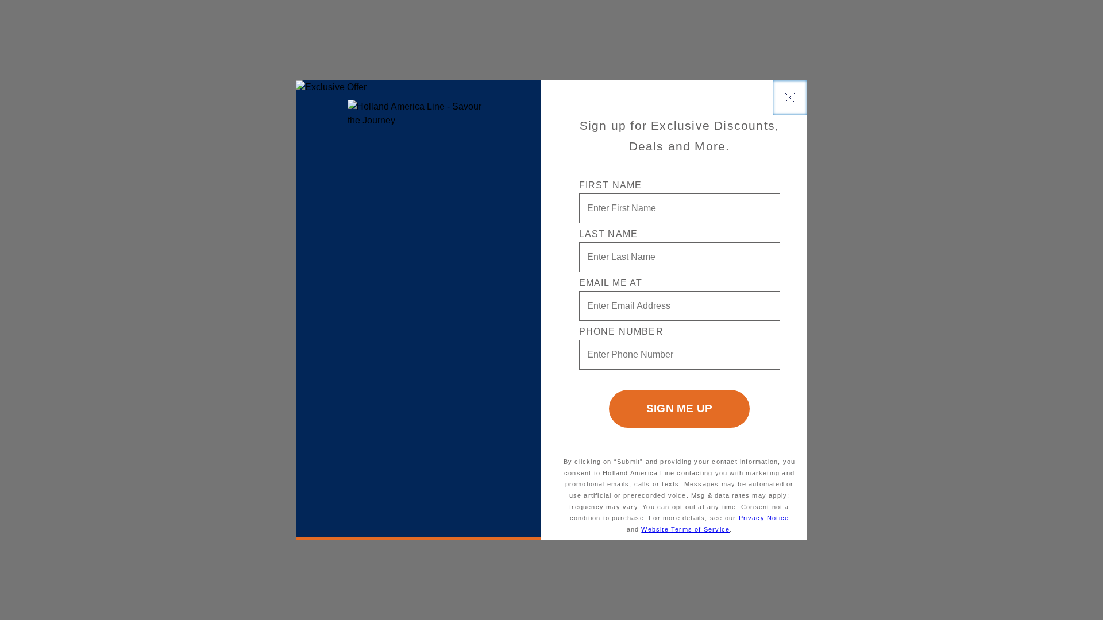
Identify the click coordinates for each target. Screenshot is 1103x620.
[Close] (790, 97)
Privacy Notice (764, 517)
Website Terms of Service (685, 529)
